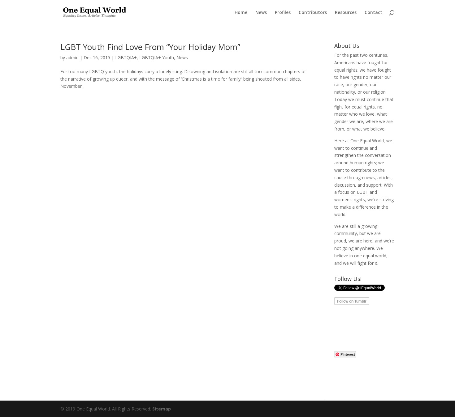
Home (241, 12)
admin (72, 57)
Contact (373, 12)
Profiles (283, 12)
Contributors (313, 12)
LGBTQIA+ (126, 57)
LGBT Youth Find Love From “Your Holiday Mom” (150, 46)
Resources (346, 12)
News (261, 12)
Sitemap (161, 409)
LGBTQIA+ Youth (156, 57)
